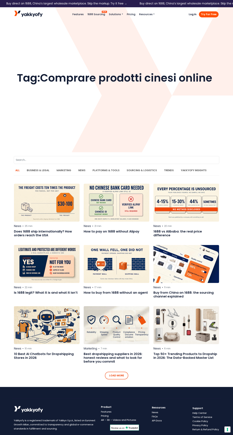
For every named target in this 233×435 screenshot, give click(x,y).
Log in (192, 14)
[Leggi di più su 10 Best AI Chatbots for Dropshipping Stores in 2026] (47, 325)
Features (78, 14)
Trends (169, 170)
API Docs (157, 420)
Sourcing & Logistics (142, 170)
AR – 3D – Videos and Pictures (118, 420)
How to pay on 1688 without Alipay (111, 231)
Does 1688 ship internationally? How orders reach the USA (43, 233)
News (81, 170)
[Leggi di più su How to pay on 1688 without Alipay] (116, 203)
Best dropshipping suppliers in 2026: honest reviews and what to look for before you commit (113, 358)
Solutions (115, 14)
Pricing (131, 14)
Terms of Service (202, 417)
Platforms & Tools (106, 170)
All (17, 170)
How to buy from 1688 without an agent (116, 292)
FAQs (155, 416)
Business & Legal (38, 170)
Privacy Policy (200, 425)
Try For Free (209, 14)
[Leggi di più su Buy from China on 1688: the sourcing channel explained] (186, 264)
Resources (146, 14)
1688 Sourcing (96, 14)
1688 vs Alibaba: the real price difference (177, 233)
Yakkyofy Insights (194, 170)
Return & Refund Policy (205, 429)
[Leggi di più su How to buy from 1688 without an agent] (116, 264)
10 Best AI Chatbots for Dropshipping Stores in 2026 (44, 356)
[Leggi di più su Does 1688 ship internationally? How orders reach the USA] (47, 203)
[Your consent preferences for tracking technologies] (227, 429)
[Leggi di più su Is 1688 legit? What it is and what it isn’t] (47, 264)
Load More (116, 375)
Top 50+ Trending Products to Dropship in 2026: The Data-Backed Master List (185, 356)
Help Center (199, 413)
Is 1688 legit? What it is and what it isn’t (46, 292)
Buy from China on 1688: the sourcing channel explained (183, 294)
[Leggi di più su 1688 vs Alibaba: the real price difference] (186, 203)
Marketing (64, 170)
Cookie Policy (200, 421)
